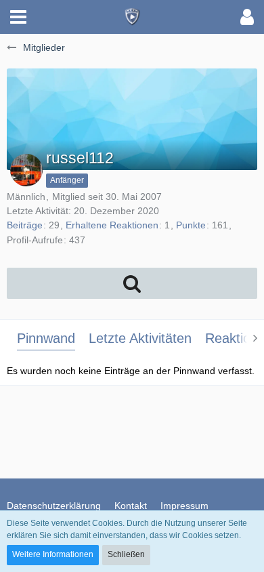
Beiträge (25, 225)
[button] (18, 17)
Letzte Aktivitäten (140, 338)
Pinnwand (46, 338)
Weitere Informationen (52, 554)
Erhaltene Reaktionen (112, 225)
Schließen (126, 554)
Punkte (191, 225)
